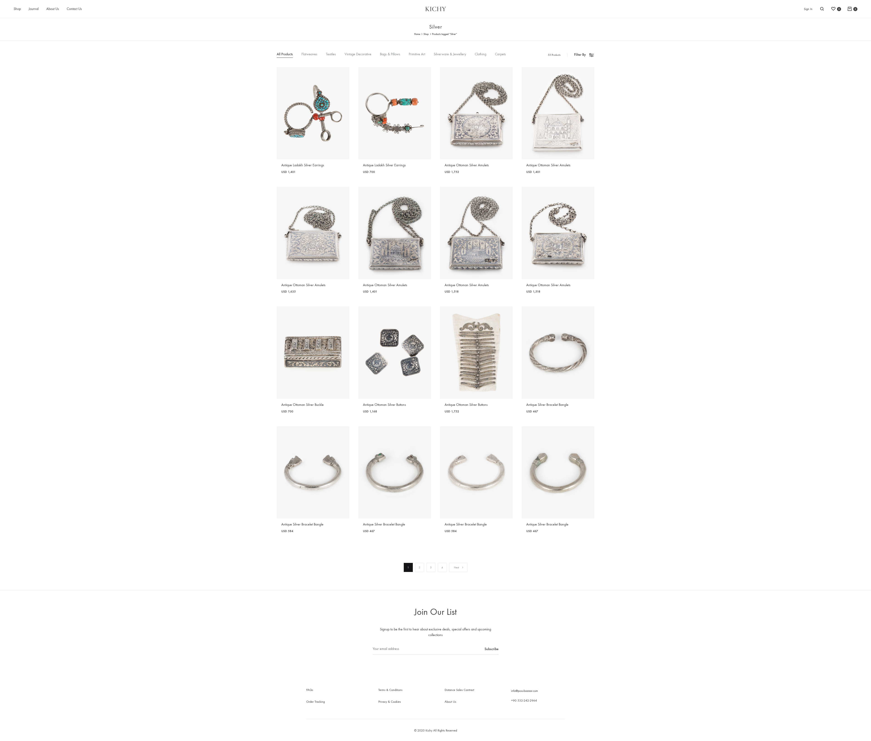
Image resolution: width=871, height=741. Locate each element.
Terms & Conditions (390, 690)
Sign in (808, 9)
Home (417, 34)
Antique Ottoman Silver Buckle (302, 404)
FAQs (309, 690)
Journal (34, 9)
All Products (285, 54)
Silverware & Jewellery (450, 54)
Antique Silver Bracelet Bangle (547, 404)
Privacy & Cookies (389, 702)
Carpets (500, 54)
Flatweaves (309, 54)
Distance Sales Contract (459, 690)
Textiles (331, 54)
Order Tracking (315, 702)
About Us (52, 9)
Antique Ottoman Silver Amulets (467, 165)
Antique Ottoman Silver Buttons (384, 404)
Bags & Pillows (390, 54)
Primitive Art (417, 54)
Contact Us (74, 9)
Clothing (480, 54)
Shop (17, 9)
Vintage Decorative (358, 54)
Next (456, 567)
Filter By (580, 54)
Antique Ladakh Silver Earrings (302, 165)
